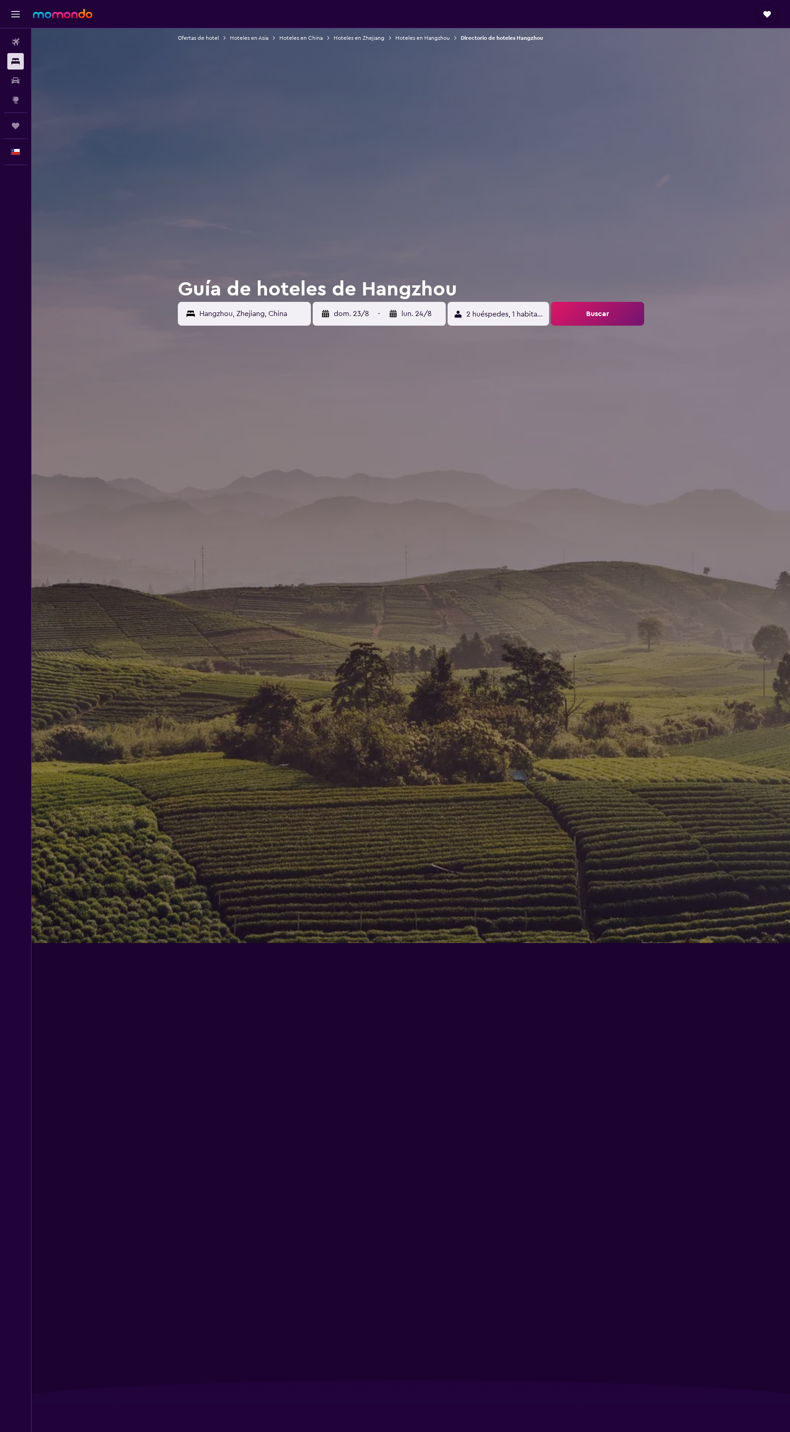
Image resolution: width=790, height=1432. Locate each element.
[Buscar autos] (15, 80)
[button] (15, 14)
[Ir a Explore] (15, 100)
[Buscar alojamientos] (15, 61)
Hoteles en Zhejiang (359, 38)
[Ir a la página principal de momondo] (62, 13)
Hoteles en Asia (249, 38)
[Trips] (15, 126)
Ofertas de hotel (198, 38)
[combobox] (252, 313)
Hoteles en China (301, 38)
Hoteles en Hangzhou (422, 38)
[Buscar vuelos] (15, 42)
